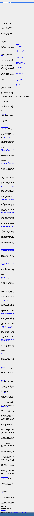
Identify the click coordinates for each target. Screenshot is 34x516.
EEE (5, 2)
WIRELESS (17, 86)
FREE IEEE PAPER (3, 510)
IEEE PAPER (17, 44)
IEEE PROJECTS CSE (19, 79)
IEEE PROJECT (8, 2)
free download (7, 150)
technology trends (18, 52)
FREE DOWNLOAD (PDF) (4, 40)
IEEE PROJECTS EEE (19, 80)
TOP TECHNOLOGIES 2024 (20, 51)
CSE (1, 2)
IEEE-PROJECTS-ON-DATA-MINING (21, 63)
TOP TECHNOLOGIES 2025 (20, 50)
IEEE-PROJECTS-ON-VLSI (19, 67)
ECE (3, 2)
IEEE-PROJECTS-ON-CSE (19, 57)
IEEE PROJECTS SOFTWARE (20, 61)
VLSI (16, 85)
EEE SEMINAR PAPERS (19, 73)
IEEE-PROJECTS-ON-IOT (19, 62)
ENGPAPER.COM (23, 512)
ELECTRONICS (18, 84)
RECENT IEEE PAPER (19, 46)
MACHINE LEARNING (19, 89)
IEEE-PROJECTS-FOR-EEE (20, 58)
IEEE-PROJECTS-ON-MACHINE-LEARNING (22, 66)
